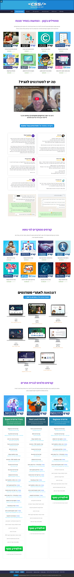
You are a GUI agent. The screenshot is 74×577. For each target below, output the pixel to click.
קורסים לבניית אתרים (19, 11)
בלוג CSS (28, 11)
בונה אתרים (43, 572)
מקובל (16, 575)
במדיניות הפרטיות (22, 575)
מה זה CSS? (54, 11)
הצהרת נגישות (36, 572)
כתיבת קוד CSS (36, 11)
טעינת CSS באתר (45, 11)
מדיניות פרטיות (29, 572)
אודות (12, 11)
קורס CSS (61, 11)
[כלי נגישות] (1, 1)
